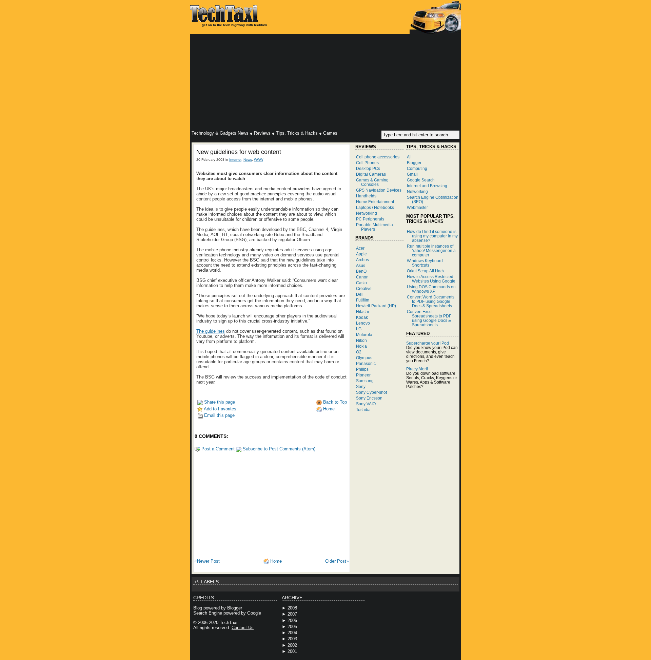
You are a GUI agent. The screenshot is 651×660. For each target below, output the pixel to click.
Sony (361, 386)
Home (328, 408)
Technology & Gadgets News (220, 133)
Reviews (262, 133)
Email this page (219, 415)
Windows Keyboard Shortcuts (425, 262)
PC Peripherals (370, 219)
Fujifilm (362, 300)
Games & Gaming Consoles (372, 182)
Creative (364, 288)
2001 (292, 651)
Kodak (362, 317)
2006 (292, 620)
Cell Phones (367, 162)
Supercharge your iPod (427, 343)
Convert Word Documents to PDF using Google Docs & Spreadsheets (430, 301)
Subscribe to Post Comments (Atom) (278, 448)
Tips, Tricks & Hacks (297, 133)
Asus (360, 265)
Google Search (421, 180)
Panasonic (366, 363)
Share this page (219, 402)
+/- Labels (206, 581)
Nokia (361, 346)
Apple (361, 254)
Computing (417, 168)
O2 (358, 352)
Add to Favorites (219, 408)
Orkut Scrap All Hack (426, 271)
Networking (366, 213)
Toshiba (363, 409)
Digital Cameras (371, 174)
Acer (360, 248)
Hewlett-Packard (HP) (376, 306)
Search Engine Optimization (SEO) (432, 199)
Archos (362, 259)
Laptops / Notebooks (375, 207)
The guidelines (210, 331)
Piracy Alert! (417, 369)
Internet (235, 159)
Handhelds (366, 196)
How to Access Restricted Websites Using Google (431, 278)
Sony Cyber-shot (371, 392)
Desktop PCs (368, 168)
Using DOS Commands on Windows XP (431, 289)
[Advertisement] (325, 83)
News (247, 159)
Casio (361, 282)
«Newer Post (207, 561)
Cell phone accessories (377, 157)
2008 (292, 607)
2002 (292, 645)
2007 (292, 614)
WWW (258, 159)
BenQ (361, 271)
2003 (292, 638)
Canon (362, 277)
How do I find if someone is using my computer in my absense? (432, 235)
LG (358, 329)
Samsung (365, 380)
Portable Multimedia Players (374, 226)
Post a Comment (217, 448)
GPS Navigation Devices (378, 190)
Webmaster (417, 207)
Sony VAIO (366, 404)
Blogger (414, 162)
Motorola (364, 334)
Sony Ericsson (369, 398)
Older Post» (337, 561)
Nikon (361, 340)
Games (330, 133)
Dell (359, 294)
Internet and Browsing (427, 185)
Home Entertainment (375, 201)
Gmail (412, 174)
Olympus (364, 357)
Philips (362, 369)
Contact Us (243, 627)
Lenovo (363, 323)
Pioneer (363, 375)
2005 (292, 626)
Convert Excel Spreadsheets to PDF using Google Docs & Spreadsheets (429, 318)
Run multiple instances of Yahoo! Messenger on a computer (431, 250)
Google (254, 613)
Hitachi (362, 311)
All (409, 157)
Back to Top (334, 402)
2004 (292, 632)
